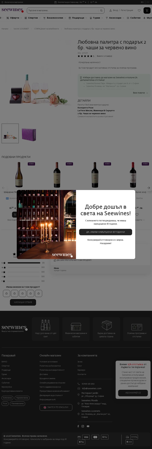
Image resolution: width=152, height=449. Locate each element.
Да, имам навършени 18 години (105, 232)
